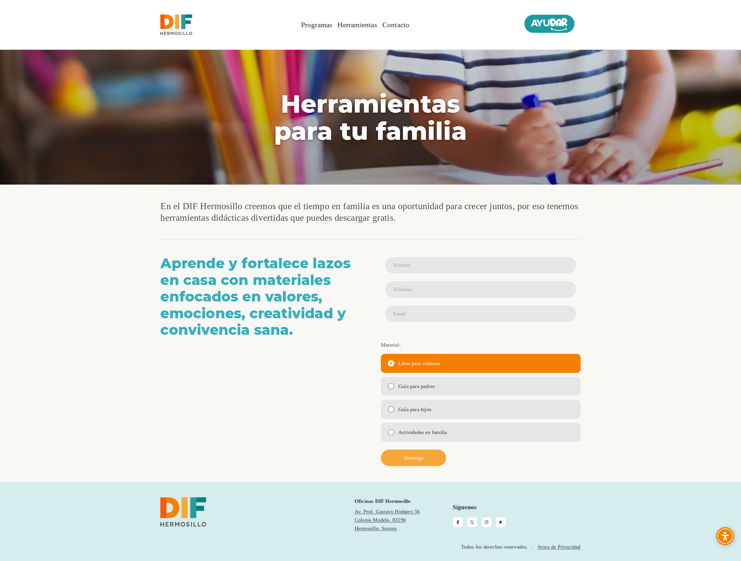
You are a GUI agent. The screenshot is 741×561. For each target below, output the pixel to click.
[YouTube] (501, 522)
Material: (391, 345)
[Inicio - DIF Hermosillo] (252, 512)
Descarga (425, 458)
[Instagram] (486, 522)
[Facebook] (458, 522)
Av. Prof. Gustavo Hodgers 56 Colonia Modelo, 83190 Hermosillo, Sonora (387, 520)
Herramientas (357, 25)
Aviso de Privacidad (559, 547)
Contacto (396, 25)
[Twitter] (472, 522)
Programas (317, 25)
